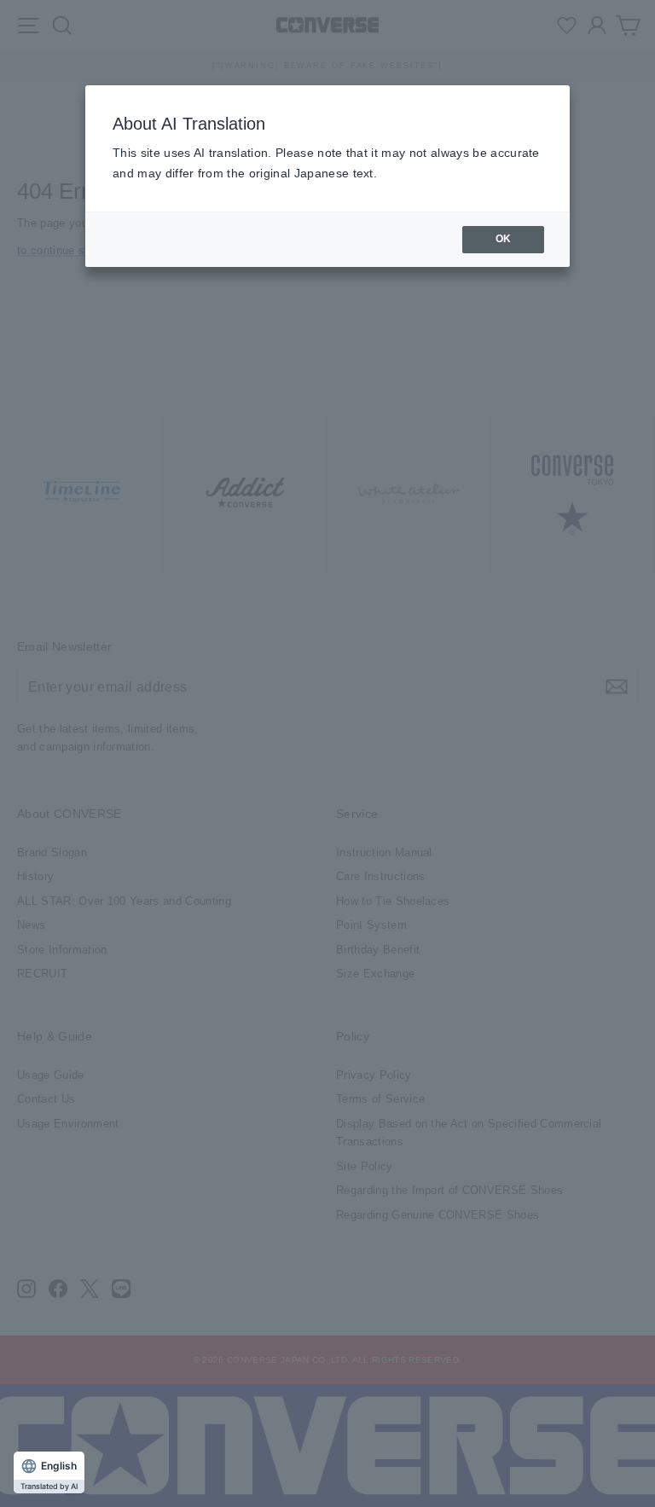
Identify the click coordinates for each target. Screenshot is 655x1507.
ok (504, 239)
